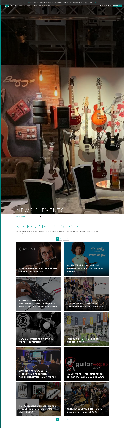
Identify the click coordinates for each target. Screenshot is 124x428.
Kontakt (47, 5)
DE (110, 5)
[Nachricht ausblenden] (95, 2)
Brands (22, 5)
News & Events (37, 5)
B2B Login (104, 5)
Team (28, 5)
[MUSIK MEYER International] (10, 5)
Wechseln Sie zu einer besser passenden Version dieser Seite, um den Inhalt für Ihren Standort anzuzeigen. (61, 2)
